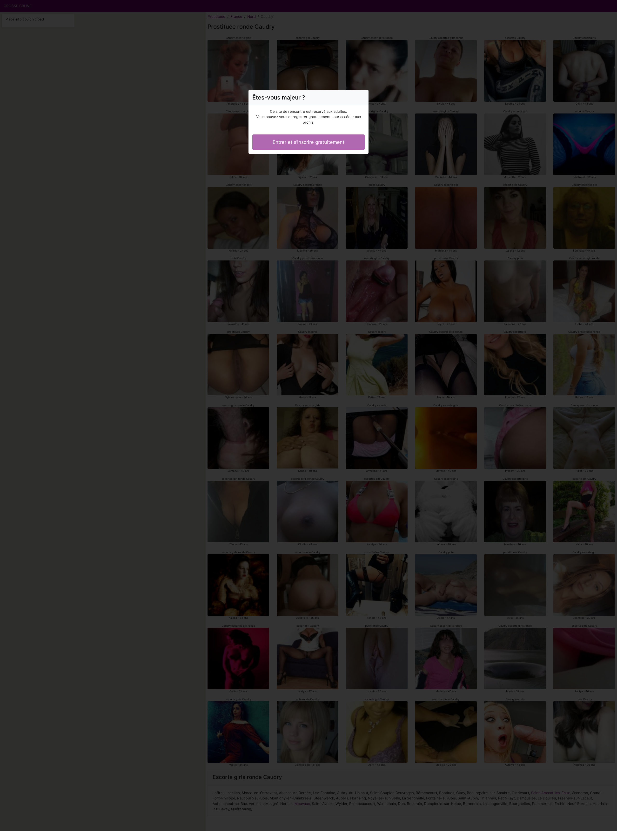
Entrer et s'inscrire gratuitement (308, 142)
